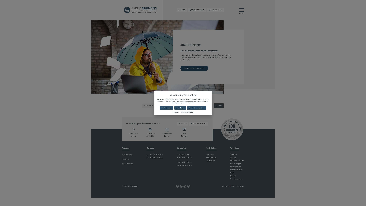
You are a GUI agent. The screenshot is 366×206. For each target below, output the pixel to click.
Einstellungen (180, 108)
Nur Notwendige (167, 108)
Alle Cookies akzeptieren (196, 108)
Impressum (176, 112)
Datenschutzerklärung (187, 112)
